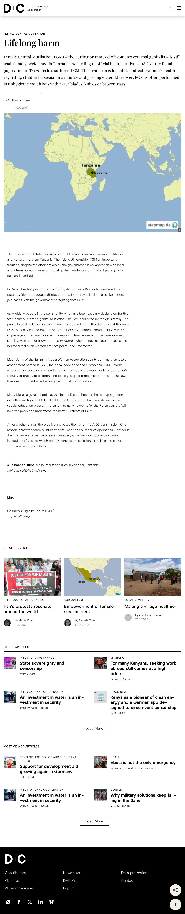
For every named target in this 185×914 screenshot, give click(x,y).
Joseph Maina (122, 679)
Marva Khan (23, 620)
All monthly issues (19, 888)
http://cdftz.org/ (18, 516)
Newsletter (71, 873)
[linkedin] (40, 901)
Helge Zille (29, 777)
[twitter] (29, 901)
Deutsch (171, 8)
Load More (94, 728)
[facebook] (18, 901)
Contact (127, 880)
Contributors (15, 873)
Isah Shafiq (29, 673)
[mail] (8, 901)
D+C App (71, 880)
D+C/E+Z (119, 713)
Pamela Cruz (85, 620)
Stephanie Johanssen (147, 768)
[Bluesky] (51, 901)
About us (12, 880)
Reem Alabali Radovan (36, 707)
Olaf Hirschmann (148, 615)
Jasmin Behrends (124, 768)
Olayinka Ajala (122, 805)
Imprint (69, 888)
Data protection (134, 873)
